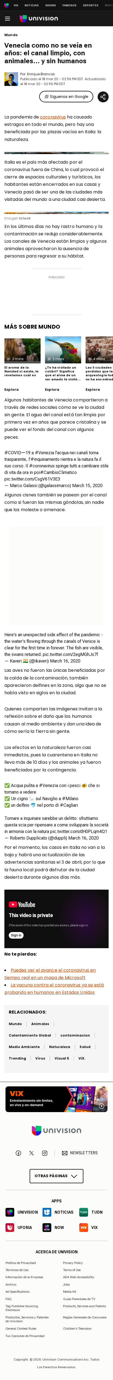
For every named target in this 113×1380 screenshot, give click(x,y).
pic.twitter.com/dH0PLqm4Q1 (78, 831)
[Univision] (39, 18)
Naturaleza (59, 1047)
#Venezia (44, 452)
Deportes (90, 5)
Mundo (11, 35)
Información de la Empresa (24, 1277)
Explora (11, 389)
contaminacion (75, 1035)
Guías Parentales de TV (79, 1299)
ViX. (82, 1058)
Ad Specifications (17, 1292)
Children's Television (77, 1328)
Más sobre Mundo (32, 327)
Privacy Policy (73, 1263)
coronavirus (53, 117)
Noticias (32, 5)
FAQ (8, 1299)
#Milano (70, 798)
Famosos (70, 5)
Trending (17, 1058)
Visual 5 (62, 1058)
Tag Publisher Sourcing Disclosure (21, 1308)
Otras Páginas (51, 1176)
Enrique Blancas (41, 74)
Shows (50, 5)
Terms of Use (72, 1270)
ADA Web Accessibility (78, 1277)
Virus (40, 1058)
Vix (16, 5)
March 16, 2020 (65, 661)
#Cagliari (69, 805)
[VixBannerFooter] (56, 1099)
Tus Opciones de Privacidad (24, 1336)
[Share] (103, 96)
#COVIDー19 (17, 452)
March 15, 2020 (87, 485)
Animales (40, 1024)
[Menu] (7, 19)
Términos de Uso (17, 1270)
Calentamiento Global (30, 1035)
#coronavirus (42, 465)
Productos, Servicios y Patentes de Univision (27, 1319)
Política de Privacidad (20, 1263)
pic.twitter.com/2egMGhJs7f (70, 654)
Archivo (10, 1284)
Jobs (66, 1284)
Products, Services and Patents (84, 1306)
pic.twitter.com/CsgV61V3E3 (32, 479)
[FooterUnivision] (56, 1130)
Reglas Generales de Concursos (84, 1317)
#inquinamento (45, 459)
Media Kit (69, 1292)
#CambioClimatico (58, 472)
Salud (85, 1047)
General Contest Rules (20, 1328)
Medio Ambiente (24, 1047)
